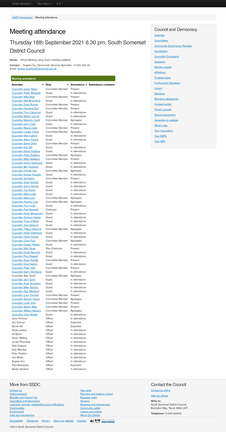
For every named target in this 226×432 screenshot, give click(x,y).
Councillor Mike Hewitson (26, 159)
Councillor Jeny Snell (23, 279)
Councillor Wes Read (23, 248)
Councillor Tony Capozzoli (26, 112)
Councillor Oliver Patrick (25, 236)
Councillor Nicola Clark (24, 128)
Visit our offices (159, 395)
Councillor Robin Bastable (26, 93)
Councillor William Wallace (26, 310)
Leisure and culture (91, 411)
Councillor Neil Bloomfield (26, 100)
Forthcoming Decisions (167, 83)
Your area (85, 390)
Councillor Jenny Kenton (25, 186)
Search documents (165, 114)
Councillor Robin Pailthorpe (27, 233)
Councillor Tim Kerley (24, 190)
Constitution (161, 51)
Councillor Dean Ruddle (25, 260)
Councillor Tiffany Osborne (26, 229)
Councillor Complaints (166, 56)
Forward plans (162, 77)
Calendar (159, 35)
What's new (160, 125)
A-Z (58, 3)
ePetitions (159, 72)
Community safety (90, 408)
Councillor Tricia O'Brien (25, 221)
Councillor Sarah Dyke (24, 143)
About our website (63, 420)
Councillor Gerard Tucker (26, 299)
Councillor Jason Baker (25, 89)
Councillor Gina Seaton (25, 264)
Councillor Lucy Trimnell (25, 295)
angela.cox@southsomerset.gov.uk (36, 68)
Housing (85, 401)
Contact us (16, 390)
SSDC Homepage (22, 17)
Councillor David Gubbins (26, 151)
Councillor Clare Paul (23, 240)
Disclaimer (32, 420)
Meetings (159, 93)
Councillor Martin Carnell (25, 116)
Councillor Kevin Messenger (27, 213)
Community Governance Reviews (173, 46)
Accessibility (16, 420)
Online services (18, 394)
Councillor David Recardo (26, 252)
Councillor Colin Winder (25, 314)
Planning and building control (96, 394)
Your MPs (159, 141)
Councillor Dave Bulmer (25, 104)
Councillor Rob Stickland (25, 291)
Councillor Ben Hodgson (25, 166)
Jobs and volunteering (22, 415)
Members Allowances (166, 99)
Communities (17, 408)
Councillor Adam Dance (25, 139)
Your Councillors (163, 130)
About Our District (90, 415)
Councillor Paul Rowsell (25, 256)
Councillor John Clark (24, 124)
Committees (161, 40)
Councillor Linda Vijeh (24, 303)
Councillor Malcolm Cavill (26, 120)
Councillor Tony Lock (23, 205)
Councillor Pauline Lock (25, 201)
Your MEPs (160, 136)
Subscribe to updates (166, 120)
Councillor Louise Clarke (25, 131)
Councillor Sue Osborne (25, 225)
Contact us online (160, 390)
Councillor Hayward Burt (25, 108)
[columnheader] (28, 84)
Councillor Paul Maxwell (25, 209)
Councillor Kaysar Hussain (26, 174)
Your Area (43, 3)
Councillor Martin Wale (24, 306)
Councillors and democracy (25, 401)
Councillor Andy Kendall (25, 182)
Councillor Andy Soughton (26, 283)
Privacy (46, 420)
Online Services (21, 3)
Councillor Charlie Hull (24, 170)
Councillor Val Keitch (23, 178)
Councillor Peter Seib (23, 268)
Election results (162, 67)
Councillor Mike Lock (23, 198)
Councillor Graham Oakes (26, 217)
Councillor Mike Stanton (25, 287)
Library (158, 88)
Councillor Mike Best (23, 96)
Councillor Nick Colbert (24, 135)
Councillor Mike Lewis (24, 194)
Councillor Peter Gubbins (26, 155)
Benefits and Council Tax (23, 397)
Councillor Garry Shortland (26, 271)
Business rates (88, 397)
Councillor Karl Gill (22, 147)
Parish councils (162, 109)
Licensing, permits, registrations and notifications (37, 404)
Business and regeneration (95, 404)
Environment (17, 411)
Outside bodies (162, 104)
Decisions (159, 61)
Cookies (81, 420)
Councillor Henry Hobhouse (27, 163)
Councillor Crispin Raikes (26, 244)
